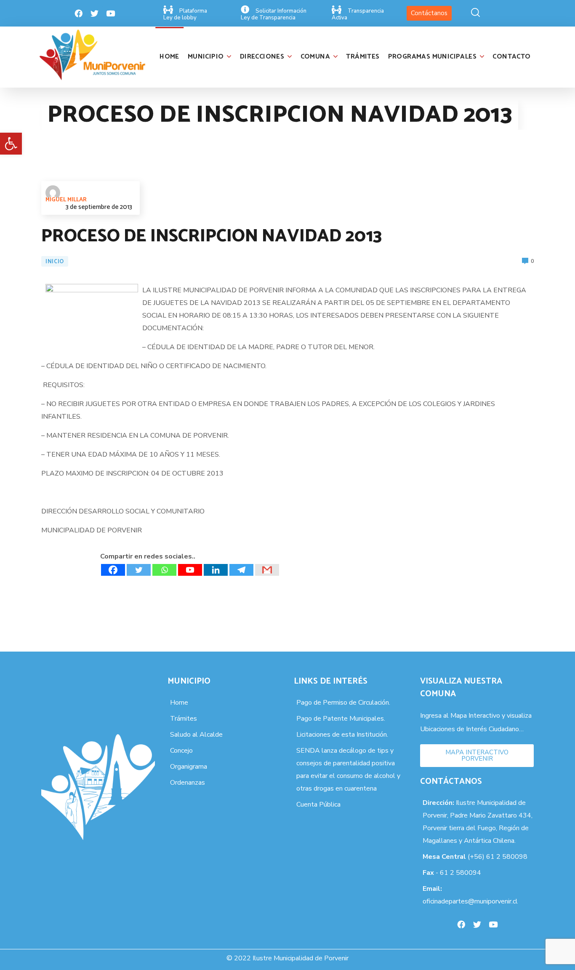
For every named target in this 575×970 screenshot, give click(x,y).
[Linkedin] (216, 570)
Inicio (54, 261)
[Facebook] (79, 13)
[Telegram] (241, 570)
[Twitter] (95, 13)
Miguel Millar (66, 200)
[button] (11, 144)
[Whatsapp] (164, 570)
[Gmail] (267, 570)
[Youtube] (111, 13)
